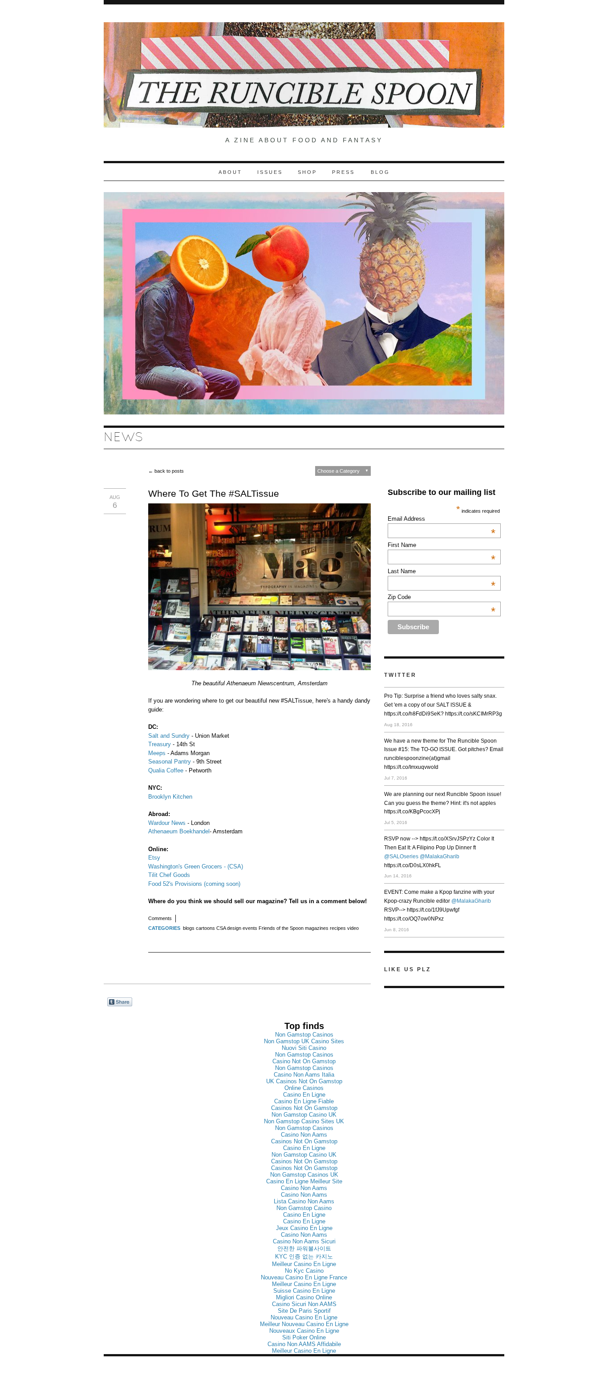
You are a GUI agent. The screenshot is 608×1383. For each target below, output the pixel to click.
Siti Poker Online (304, 1337)
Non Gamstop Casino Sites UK (304, 1121)
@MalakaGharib (439, 856)
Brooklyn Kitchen (170, 796)
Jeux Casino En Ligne (304, 1228)
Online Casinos (304, 1088)
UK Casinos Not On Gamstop (304, 1081)
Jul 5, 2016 (395, 822)
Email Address (441, 518)
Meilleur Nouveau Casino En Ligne (304, 1324)
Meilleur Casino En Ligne (304, 1264)
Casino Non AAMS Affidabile (304, 1344)
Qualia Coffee (165, 770)
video (353, 928)
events (250, 928)
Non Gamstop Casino (304, 1208)
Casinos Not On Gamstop (304, 1108)
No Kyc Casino (304, 1270)
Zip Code (441, 597)
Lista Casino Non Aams (304, 1201)
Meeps (157, 753)
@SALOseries (401, 856)
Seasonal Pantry (169, 761)
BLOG (380, 172)
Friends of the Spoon (281, 928)
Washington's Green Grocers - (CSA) (197, 866)
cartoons (205, 928)
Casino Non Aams (304, 1134)
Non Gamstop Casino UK (304, 1114)
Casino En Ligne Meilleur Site (304, 1181)
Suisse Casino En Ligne (304, 1290)
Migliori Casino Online (304, 1297)
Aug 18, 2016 (398, 724)
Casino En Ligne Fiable (304, 1101)
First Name (441, 545)
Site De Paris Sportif (304, 1310)
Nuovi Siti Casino (304, 1048)
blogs (189, 928)
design (234, 928)
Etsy (154, 857)
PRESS (344, 172)
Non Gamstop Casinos (304, 1034)
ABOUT (230, 172)
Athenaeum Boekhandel (179, 831)
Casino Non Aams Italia (304, 1074)
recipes (338, 928)
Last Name (441, 571)
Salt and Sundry (169, 735)
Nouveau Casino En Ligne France (304, 1277)
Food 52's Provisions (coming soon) (194, 883)
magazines (316, 928)
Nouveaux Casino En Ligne (304, 1330)
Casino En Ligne (304, 1094)
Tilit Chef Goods (169, 875)
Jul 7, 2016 (395, 778)
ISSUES (270, 172)
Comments (160, 918)
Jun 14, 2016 (398, 875)
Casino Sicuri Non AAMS (304, 1304)
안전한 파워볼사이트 (304, 1248)
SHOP (307, 172)
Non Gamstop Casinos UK (304, 1174)
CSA (221, 928)
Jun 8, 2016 (396, 929)
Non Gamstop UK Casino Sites (304, 1041)
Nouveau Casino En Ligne (304, 1317)
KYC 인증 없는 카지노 (304, 1256)
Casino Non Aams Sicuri (304, 1241)
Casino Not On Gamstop (304, 1061)
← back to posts (166, 471)
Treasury (159, 744)
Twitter (400, 675)
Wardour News (167, 823)
